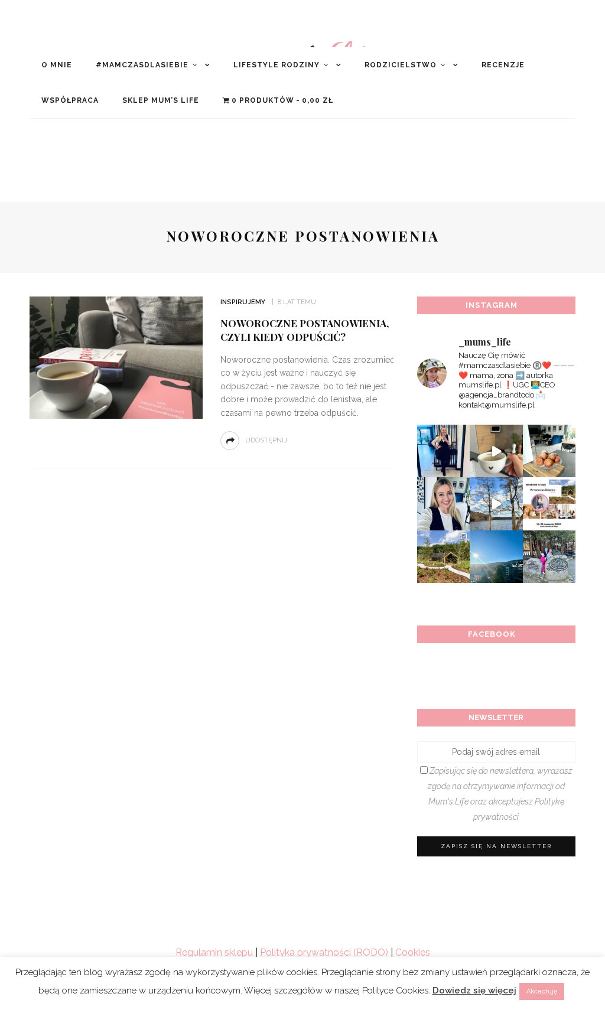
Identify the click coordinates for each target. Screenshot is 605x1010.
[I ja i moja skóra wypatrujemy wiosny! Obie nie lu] (496, 503)
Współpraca (70, 100)
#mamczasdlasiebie (142, 65)
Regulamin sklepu (214, 952)
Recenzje (503, 65)
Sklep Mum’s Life (160, 100)
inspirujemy (242, 302)
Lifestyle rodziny (276, 65)
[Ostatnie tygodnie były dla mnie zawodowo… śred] (443, 503)
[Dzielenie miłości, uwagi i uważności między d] (549, 556)
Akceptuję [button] (541, 991)
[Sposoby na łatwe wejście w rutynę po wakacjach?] (496, 556)
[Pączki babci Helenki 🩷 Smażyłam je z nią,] (549, 451)
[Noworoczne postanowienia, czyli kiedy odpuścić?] (115, 357)
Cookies (412, 952)
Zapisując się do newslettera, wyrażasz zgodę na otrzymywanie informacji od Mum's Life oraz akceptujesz (500, 794)
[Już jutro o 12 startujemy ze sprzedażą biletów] (549, 503)
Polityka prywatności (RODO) (324, 952)
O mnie (56, 65)
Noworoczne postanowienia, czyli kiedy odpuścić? (304, 330)
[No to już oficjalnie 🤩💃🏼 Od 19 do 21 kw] (443, 556)
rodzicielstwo (401, 65)
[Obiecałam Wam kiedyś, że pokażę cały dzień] (496, 451)
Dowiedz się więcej (474, 990)
